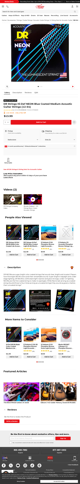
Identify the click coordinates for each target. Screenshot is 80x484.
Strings (19, 20)
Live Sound (64, 15)
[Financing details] (74, 146)
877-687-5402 (59, 450)
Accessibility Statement (69, 470)
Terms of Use (21, 478)
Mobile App (74, 460)
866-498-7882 (20, 450)
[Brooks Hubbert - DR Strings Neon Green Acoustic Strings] (33, 199)
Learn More (8, 177)
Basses (46, 15)
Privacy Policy (53, 474)
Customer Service (29, 460)
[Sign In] (72, 6)
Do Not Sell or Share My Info (30, 472)
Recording (55, 15)
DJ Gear (40, 15)
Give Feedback (73, 464)
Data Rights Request (49, 472)
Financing (50, 460)
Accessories (74, 15)
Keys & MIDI (25, 15)
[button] (40, 267)
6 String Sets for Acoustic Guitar (61, 20)
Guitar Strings (27, 20)
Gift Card (5, 460)
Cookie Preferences (32, 478)
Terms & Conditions (30, 470)
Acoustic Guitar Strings (41, 20)
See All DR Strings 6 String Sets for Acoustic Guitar (23, 169)
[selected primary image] (40, 53)
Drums (33, 15)
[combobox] (7, 122)
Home (4, 20)
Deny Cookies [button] (21, 481)
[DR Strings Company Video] (13, 199)
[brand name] (72, 267)
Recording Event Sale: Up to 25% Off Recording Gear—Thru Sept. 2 (41, 1)
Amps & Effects (14, 15)
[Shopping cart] (77, 6)
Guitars (4, 15)
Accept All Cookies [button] (59, 481)
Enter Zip (48, 139)
